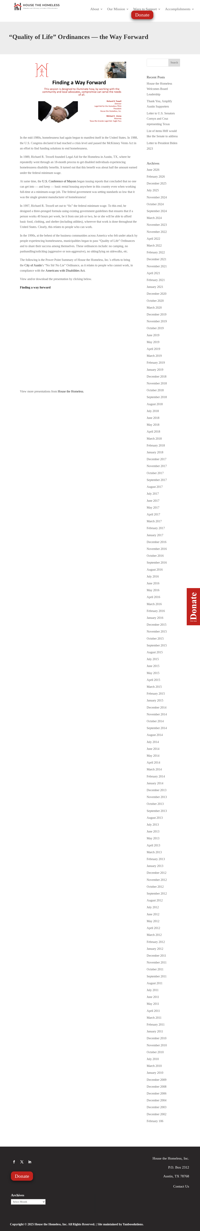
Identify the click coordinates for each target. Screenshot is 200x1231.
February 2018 (156, 445)
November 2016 (157, 548)
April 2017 (153, 514)
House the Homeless (70, 391)
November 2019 (157, 321)
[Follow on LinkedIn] (30, 1162)
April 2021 (153, 273)
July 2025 (153, 190)
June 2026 (153, 169)
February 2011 (156, 1024)
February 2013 (156, 859)
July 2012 (153, 907)
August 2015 (155, 652)
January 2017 (155, 535)
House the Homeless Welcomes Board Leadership (159, 89)
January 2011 (155, 1031)
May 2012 (153, 921)
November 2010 (157, 1045)
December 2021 (156, 259)
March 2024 (154, 218)
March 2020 (154, 307)
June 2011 (153, 997)
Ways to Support (145, 9)
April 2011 (153, 1010)
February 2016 (156, 611)
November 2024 (157, 197)
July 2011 (153, 990)
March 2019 (154, 355)
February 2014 (156, 776)
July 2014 (153, 742)
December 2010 (156, 1038)
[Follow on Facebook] (14, 1162)
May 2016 (153, 590)
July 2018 (153, 411)
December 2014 (156, 707)
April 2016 (153, 597)
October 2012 (155, 886)
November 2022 (157, 231)
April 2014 (153, 762)
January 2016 (155, 617)
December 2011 (156, 955)
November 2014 (157, 714)
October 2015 (155, 638)
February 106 (155, 1121)
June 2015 (153, 666)
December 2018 (156, 376)
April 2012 (153, 928)
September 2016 (157, 562)
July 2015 (153, 659)
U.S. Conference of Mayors (59, 181)
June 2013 (153, 831)
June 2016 (153, 583)
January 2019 (155, 369)
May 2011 (153, 1003)
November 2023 (157, 224)
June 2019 (153, 335)
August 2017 (155, 486)
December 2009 (156, 1079)
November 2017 (157, 466)
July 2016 (153, 576)
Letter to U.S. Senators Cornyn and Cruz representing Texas (161, 119)
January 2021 (155, 286)
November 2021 (157, 266)
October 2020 (155, 300)
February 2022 (156, 252)
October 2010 (155, 1052)
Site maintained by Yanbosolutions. (120, 1224)
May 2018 (153, 424)
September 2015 (157, 645)
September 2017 (157, 480)
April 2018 (153, 431)
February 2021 (156, 280)
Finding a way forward (35, 287)
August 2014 (155, 735)
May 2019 (153, 342)
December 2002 (156, 1114)
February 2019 (156, 362)
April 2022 (153, 238)
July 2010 (153, 1059)
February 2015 (156, 693)
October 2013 (155, 803)
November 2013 (157, 797)
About (94, 9)
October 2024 (155, 204)
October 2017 (155, 473)
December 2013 (156, 790)
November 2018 (157, 383)
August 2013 (155, 817)
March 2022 (154, 245)
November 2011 (157, 962)
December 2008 (156, 1086)
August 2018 (155, 404)
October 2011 (155, 969)
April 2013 (153, 845)
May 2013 (153, 838)
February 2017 (156, 528)
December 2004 (156, 1100)
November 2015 (157, 631)
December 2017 (156, 459)
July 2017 (153, 493)
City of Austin (33, 265)
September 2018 (157, 397)
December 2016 (156, 542)
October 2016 (155, 555)
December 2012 (156, 872)
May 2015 (153, 673)
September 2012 (157, 893)
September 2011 (157, 976)
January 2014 (155, 783)
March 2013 (154, 852)
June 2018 (153, 417)
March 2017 (154, 521)
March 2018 (154, 438)
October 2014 (155, 721)
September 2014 (157, 728)
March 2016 (154, 604)
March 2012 (154, 934)
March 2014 (154, 769)
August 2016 (155, 569)
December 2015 (156, 624)
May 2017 (153, 507)
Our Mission (116, 9)
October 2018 (155, 390)
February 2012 (156, 942)
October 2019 (155, 328)
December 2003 (156, 1107)
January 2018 (155, 452)
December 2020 (156, 293)
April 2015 (153, 679)
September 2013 (157, 811)
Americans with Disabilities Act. (65, 270)
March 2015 (154, 686)
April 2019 (153, 349)
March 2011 (154, 1017)
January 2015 (155, 700)
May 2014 (153, 755)
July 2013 (153, 824)
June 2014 (153, 748)
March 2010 (154, 1065)
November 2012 (157, 879)
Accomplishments (177, 9)
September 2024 (157, 211)
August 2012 (155, 900)
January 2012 (155, 948)
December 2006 (156, 1093)
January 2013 (155, 866)
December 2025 (156, 183)
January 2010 (155, 1072)
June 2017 (153, 500)
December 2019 (156, 314)
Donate (142, 14)
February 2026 (156, 176)
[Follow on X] (22, 1162)
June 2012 (153, 914)
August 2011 (154, 983)
